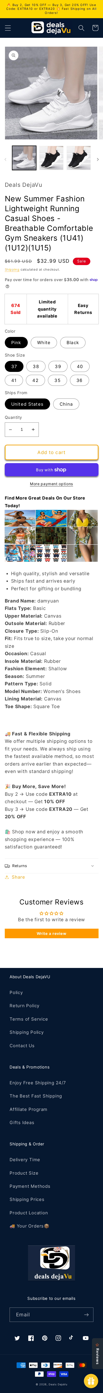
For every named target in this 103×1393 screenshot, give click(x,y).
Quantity (13, 417)
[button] (8, 28)
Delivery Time (25, 1159)
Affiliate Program (28, 1109)
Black (73, 342)
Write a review (52, 933)
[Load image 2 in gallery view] (51, 158)
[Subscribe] (86, 1315)
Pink (16, 342)
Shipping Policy (27, 1032)
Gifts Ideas (22, 1122)
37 (14, 366)
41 (14, 380)
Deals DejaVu (58, 1384)
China (66, 404)
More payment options (51, 484)
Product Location (29, 1212)
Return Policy (25, 1005)
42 (35, 380)
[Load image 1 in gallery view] (24, 158)
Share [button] (18, 877)
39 (58, 366)
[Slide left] (5, 159)
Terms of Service (29, 1019)
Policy (16, 992)
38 (36, 366)
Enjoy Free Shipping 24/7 (38, 1082)
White (44, 342)
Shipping (12, 269)
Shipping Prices (27, 1199)
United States (27, 404)
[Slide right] (97, 159)
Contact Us (22, 1045)
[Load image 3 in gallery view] (79, 158)
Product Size (24, 1173)
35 (57, 380)
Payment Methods (30, 1186)
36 (79, 380)
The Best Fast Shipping (36, 1095)
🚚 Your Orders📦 (30, 1225)
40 (80, 366)
